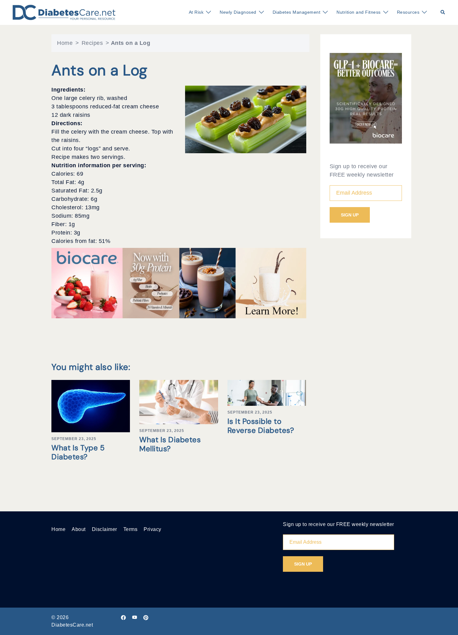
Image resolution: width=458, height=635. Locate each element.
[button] (443, 12)
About (79, 529)
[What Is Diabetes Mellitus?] (178, 401)
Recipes (92, 43)
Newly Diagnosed (238, 12)
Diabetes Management (297, 12)
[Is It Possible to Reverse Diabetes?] (266, 392)
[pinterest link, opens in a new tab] (145, 617)
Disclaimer (104, 529)
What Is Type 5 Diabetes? (78, 452)
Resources (408, 12)
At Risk (196, 12)
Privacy (152, 529)
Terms (130, 529)
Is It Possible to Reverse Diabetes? (260, 425)
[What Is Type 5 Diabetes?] (90, 406)
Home (65, 43)
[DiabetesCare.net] (64, 12)
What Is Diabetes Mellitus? (170, 444)
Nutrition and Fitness (358, 12)
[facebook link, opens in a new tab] (123, 617)
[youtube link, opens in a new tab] (134, 617)
